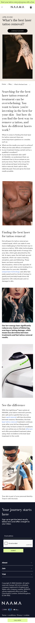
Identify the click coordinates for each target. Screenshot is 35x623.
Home (4, 84)
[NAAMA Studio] (17, 7)
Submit (13, 550)
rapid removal (11, 417)
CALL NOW (17, 620)
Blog (10, 84)
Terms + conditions (9, 615)
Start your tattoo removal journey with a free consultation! (17, 3)
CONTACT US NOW (17, 31)
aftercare (29, 429)
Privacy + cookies (23, 615)
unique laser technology (11, 272)
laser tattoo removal (9, 422)
